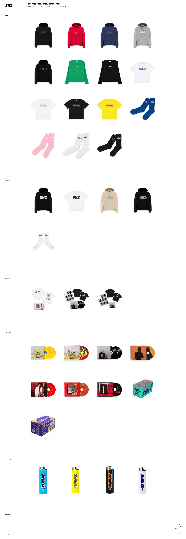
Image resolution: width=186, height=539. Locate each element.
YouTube (179, 524)
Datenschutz (178, 529)
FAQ (180, 535)
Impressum (178, 530)
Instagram (178, 523)
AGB (180, 526)
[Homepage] (16, 5)
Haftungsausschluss (176, 533)
